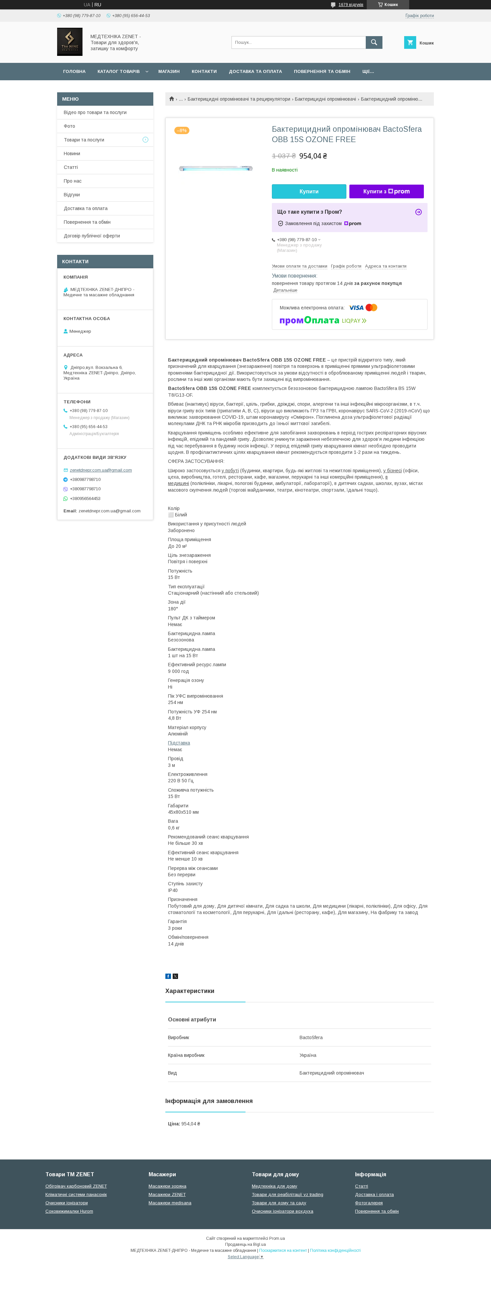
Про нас (72, 181)
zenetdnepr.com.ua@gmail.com (101, 470)
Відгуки (72, 194)
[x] (175, 977)
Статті (71, 167)
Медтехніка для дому (274, 1186)
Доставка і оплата (374, 1194)
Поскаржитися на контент (283, 1250)
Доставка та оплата (255, 71)
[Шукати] (374, 42)
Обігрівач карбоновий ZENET (76, 1186)
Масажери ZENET (167, 1194)
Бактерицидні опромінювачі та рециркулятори (239, 99)
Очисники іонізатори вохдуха (282, 1211)
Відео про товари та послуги (95, 112)
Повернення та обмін (322, 71)
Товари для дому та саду (279, 1202)
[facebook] (168, 977)
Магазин (169, 71)
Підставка (179, 742)
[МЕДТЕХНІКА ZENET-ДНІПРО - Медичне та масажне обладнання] (70, 54)
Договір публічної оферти (92, 235)
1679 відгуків (351, 4)
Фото (69, 126)
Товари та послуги (84, 139)
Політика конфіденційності (335, 1250)
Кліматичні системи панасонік (76, 1194)
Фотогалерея (369, 1202)
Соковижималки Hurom (69, 1211)
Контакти (204, 71)
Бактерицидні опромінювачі (325, 99)
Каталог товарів (119, 71)
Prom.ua (277, 1238)
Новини (72, 153)
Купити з (374, 191)
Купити (309, 191)
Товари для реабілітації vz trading (287, 1194)
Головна (74, 71)
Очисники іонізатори (66, 1202)
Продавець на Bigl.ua (245, 1244)
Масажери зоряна (167, 1186)
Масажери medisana (170, 1202)
